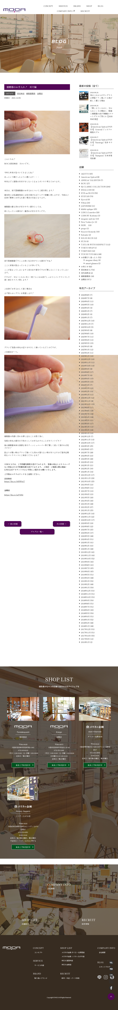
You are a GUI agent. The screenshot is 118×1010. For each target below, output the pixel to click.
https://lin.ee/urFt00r (13, 494)
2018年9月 (85, 600)
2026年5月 (85, 304)
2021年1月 (85, 510)
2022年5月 (85, 458)
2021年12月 (86, 475)
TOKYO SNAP (87, 247)
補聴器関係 (30, 93)
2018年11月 (86, 593)
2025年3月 (85, 349)
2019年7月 (85, 568)
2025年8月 (85, 333)
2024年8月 (85, 372)
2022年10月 (86, 442)
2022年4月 (85, 462)
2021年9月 (85, 484)
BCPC (83, 183)
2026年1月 (85, 317)
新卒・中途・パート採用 (70, 978)
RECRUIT (85, 11)
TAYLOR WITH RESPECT (93, 244)
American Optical (89, 177)
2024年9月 (85, 368)
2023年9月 (85, 407)
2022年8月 (85, 449)
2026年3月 (85, 311)
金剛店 (40, 93)
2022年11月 (86, 439)
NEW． (84, 225)
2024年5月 (85, 381)
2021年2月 (85, 507)
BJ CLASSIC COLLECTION (93, 186)
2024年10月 (86, 365)
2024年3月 (85, 388)
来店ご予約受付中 (23, 765)
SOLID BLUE (87, 238)
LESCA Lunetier (88, 212)
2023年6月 (85, 417)
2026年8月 (85, 294)
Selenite (84, 234)
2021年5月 (85, 497)
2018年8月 (85, 603)
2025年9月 (85, 330)
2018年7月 (85, 606)
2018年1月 (85, 626)
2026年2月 (85, 314)
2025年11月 (86, 323)
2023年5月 (85, 420)
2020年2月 (85, 545)
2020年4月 (85, 539)
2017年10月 (86, 635)
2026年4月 (85, 307)
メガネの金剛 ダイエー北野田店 (73, 952)
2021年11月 (86, 478)
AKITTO (85, 173)
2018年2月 (85, 622)
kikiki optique (87, 209)
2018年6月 (85, 610)
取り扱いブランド (40, 978)
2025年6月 (85, 340)
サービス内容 (39, 965)
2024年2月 (85, 391)
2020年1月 (85, 548)
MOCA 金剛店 (66, 964)
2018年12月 (86, 590)
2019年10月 (86, 558)
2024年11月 (86, 362)
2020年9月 (85, 523)
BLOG (100, 6)
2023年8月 (85, 410)
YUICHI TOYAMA (89, 254)
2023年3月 (85, 426)
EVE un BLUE (87, 193)
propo (83, 228)
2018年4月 (85, 616)
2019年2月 (85, 584)
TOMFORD (86, 251)
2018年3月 (85, 619)
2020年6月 (85, 532)
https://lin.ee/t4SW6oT (14, 481)
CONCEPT (48, 6)
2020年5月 (85, 536)
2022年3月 (85, 465)
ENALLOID (86, 189)
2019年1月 (85, 587)
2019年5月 (85, 574)
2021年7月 (85, 491)
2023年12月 (86, 397)
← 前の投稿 (13, 523)
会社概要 (102, 952)
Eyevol (84, 199)
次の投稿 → (61, 523)
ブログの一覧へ (37, 531)
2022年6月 (85, 455)
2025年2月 (85, 352)
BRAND (77, 6)
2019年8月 (85, 565)
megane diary (92, 260)
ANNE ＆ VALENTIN (90, 180)
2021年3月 (85, 503)
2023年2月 (85, 430)
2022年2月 (85, 468)
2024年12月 (86, 359)
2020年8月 (85, 526)
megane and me (88, 218)
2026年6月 (85, 301)
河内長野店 (85, 273)
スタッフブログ (104, 967)
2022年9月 (85, 446)
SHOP (89, 6)
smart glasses (92, 263)
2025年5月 (85, 343)
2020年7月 (85, 529)
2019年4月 (85, 577)
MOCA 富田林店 (67, 960)
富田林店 (20, 93)
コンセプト (38, 952)
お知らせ (84, 266)
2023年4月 (85, 423)
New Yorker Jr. (87, 222)
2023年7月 (85, 413)
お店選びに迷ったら (89, 257)
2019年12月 (86, 552)
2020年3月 (85, 542)
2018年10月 (86, 597)
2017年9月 (85, 639)
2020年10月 (86, 520)
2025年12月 (86, 320)
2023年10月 (86, 404)
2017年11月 (86, 632)
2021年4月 (85, 500)
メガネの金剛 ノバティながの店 (73, 956)
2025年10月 (86, 327)
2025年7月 (85, 336)
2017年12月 (86, 629)
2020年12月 (86, 513)
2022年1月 (85, 471)
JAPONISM (86, 206)
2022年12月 (85, 436)
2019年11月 (86, 555)
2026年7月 (85, 298)
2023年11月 (86, 401)
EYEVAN (85, 196)
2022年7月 (85, 452)
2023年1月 (85, 433)
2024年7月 (85, 375)
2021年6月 (85, 494)
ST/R (83, 241)
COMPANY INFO (64, 11)
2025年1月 (85, 356)
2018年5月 (85, 613)
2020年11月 (86, 516)
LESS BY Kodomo (89, 215)
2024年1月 (85, 394)
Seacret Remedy (88, 231)
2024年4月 (85, 385)
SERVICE (63, 6)
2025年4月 (85, 346)
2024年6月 (85, 378)
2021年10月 (86, 481)
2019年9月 (85, 561)
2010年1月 (85, 642)
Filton (83, 202)
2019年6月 (85, 571)
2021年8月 (85, 487)
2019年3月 (85, 581)
